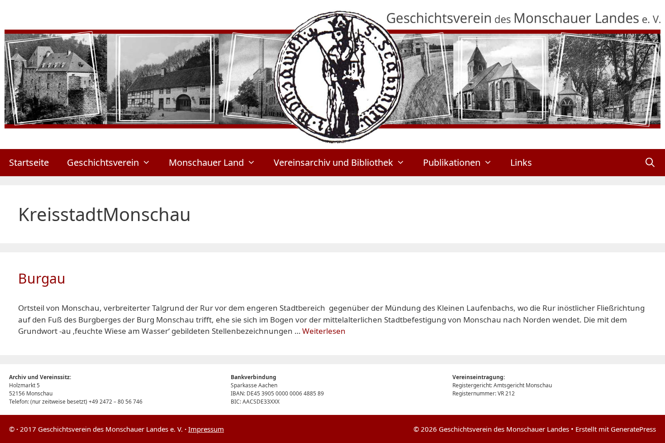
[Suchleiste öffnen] (650, 162)
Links (521, 162)
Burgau (42, 278)
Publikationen (451, 162)
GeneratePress (633, 428)
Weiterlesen (324, 331)
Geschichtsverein (103, 162)
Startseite (29, 162)
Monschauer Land (206, 162)
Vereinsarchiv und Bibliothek (333, 162)
